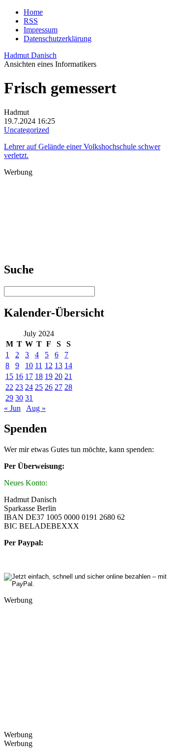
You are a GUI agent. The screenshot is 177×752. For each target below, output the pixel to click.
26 (49, 387)
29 (9, 398)
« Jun (12, 408)
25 (39, 387)
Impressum (41, 30)
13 (58, 365)
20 (58, 376)
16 (19, 376)
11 (38, 365)
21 (68, 376)
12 (49, 365)
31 (29, 398)
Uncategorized (26, 130)
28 (68, 387)
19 (49, 376)
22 (9, 387)
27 (58, 387)
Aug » (36, 408)
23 (19, 387)
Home (33, 12)
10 (29, 365)
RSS (31, 21)
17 (29, 376)
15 (9, 376)
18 (39, 376)
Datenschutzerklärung (57, 38)
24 (29, 387)
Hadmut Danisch (30, 55)
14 (68, 365)
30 (19, 398)
